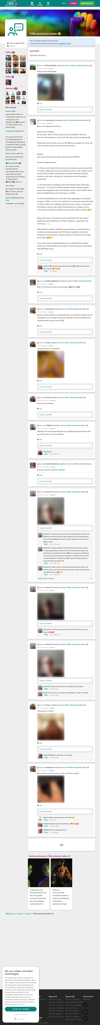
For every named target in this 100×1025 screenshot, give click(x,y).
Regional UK (53, 996)
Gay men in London (55, 999)
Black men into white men (14, 153)
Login (73, 3)
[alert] (20, 995)
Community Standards (14, 1022)
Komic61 (46, 266)
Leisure (12, 46)
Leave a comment (46, 109)
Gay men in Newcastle (56, 1011)
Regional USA (70, 996)
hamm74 (46, 534)
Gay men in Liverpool (56, 1005)
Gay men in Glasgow (55, 1014)
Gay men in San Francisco (74, 1002)
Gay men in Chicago (72, 1011)
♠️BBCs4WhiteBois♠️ (13, 163)
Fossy (45, 451)
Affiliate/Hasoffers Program (39, 1023)
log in (45, 41)
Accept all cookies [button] (20, 1009)
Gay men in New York (73, 999)
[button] (21, 1019)
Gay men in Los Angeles (73, 1005)
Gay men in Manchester (56, 1002)
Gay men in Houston (72, 1017)
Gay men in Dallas (71, 1008)
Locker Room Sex (36, 890)
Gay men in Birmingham (57, 1008)
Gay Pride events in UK (56, 1017)
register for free (64, 43)
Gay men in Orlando (72, 1014)
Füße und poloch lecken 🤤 (81, 65)
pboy (45, 817)
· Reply (46, 271)
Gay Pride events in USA (73, 1019)
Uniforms (56, 890)
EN (63, 3)
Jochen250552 (48, 755)
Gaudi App (86, 999)
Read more (21, 1004)
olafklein (46, 830)
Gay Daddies (10, 186)
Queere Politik (10, 111)
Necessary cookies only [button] (21, 1014)
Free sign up (87, 3)
